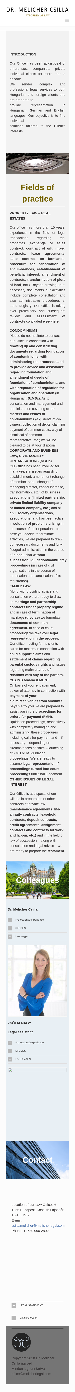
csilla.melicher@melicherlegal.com (38, 1226)
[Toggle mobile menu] (67, 20)
